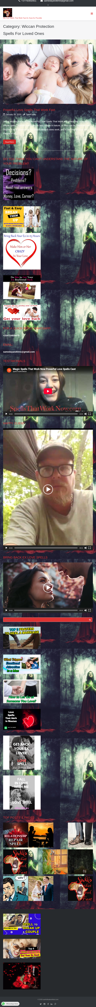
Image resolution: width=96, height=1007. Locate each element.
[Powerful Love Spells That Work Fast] (48, 74)
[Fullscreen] (89, 414)
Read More (9, 142)
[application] (48, 391)
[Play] (6, 414)
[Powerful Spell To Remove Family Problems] (40, 836)
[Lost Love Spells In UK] (40, 889)
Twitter (41, 1004)
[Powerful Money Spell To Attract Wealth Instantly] (80, 836)
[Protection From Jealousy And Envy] (15, 889)
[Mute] (85, 414)
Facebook (48, 1004)
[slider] (46, 547)
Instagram (44, 1004)
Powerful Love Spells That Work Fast (29, 110)
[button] (48, 489)
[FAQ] (80, 889)
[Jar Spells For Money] (15, 862)
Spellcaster (31, 114)
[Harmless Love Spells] (80, 862)
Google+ (55, 1004)
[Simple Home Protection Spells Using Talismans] (55, 862)
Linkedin (51, 1004)
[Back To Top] (90, 1001)
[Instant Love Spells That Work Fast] (15, 836)
